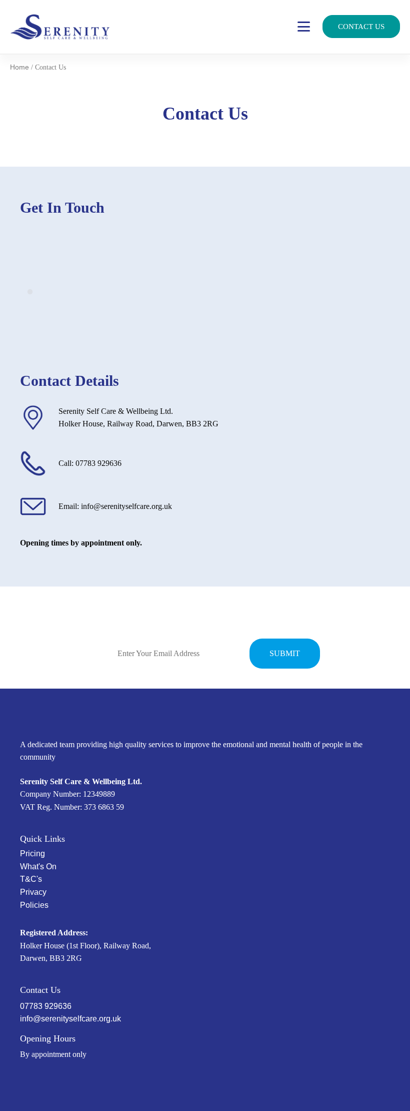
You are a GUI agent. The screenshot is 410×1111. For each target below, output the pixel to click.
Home (19, 67)
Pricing (32, 853)
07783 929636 (46, 1006)
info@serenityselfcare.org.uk (70, 1018)
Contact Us (361, 27)
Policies (34, 905)
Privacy (33, 892)
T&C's (31, 879)
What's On (38, 866)
